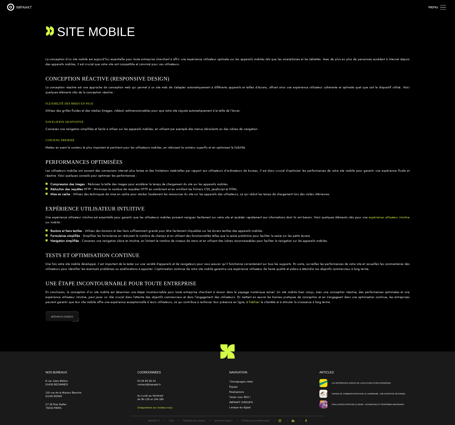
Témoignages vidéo (241, 381)
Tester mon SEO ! (240, 397)
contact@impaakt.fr (149, 384)
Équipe (233, 386)
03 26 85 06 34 (147, 380)
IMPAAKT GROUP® (241, 402)
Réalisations (236, 391)
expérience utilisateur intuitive (389, 217)
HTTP (88, 189)
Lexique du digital (240, 407)
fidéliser (255, 302)
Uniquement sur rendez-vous (154, 407)
